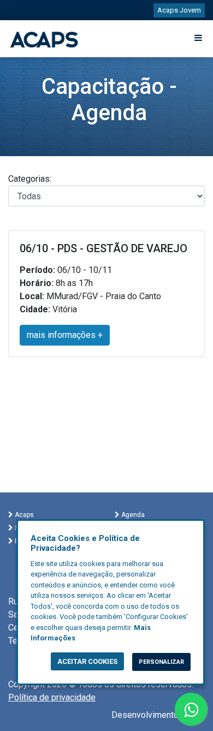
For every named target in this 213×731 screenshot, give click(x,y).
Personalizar (161, 661)
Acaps (23, 515)
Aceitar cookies (87, 661)
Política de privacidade (52, 697)
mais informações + (65, 335)
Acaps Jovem (179, 10)
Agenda (132, 515)
